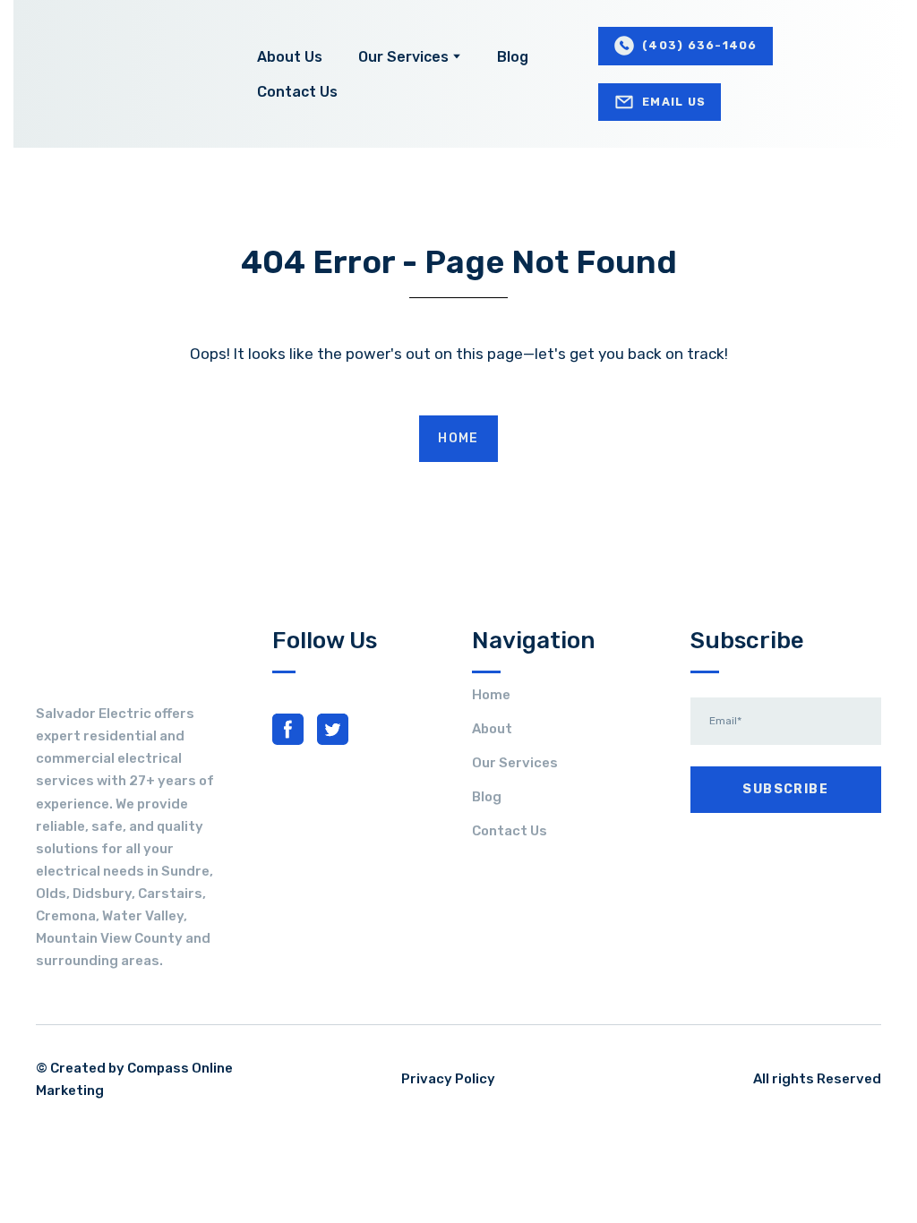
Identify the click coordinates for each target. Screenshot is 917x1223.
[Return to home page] (125, 73)
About (492, 729)
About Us (289, 56)
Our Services (403, 56)
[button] (685, 46)
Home (491, 695)
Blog (512, 56)
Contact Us (297, 91)
